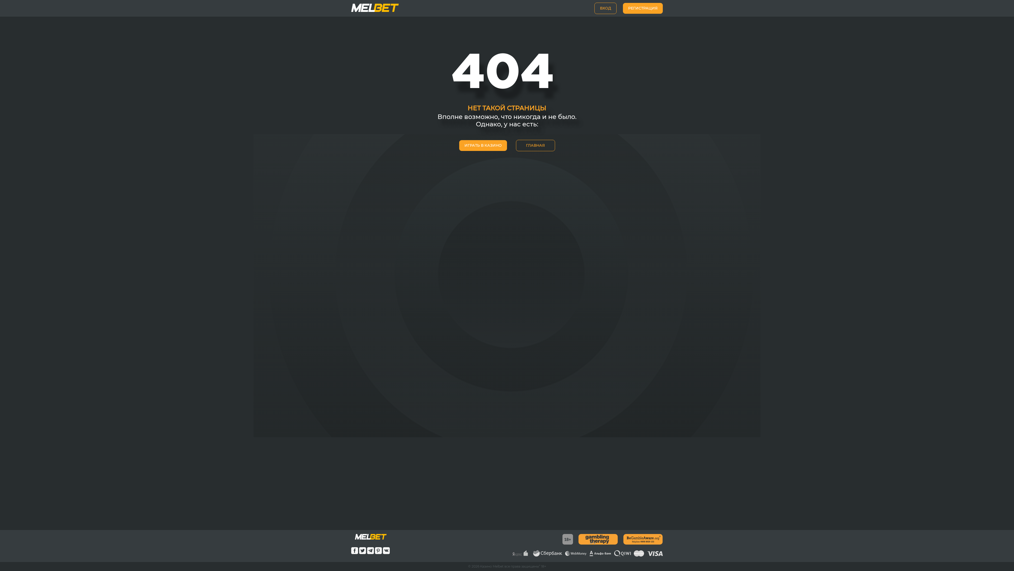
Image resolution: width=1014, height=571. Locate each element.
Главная (535, 145)
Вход (605, 8)
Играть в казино (483, 145)
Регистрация (643, 8)
